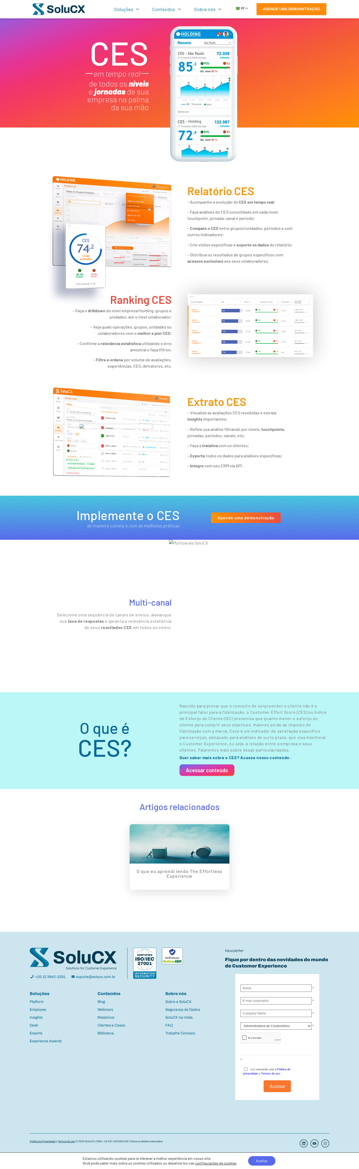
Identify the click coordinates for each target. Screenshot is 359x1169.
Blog (101, 1002)
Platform (37, 1002)
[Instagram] (325, 1143)
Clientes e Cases (111, 1025)
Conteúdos (163, 9)
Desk (34, 1025)
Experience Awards (46, 1041)
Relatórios (106, 1017)
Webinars (105, 1010)
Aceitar (262, 1161)
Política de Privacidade (42, 1141)
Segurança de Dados (182, 1010)
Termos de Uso (66, 1141)
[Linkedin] (304, 1143)
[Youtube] (314, 1143)
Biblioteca (106, 1033)
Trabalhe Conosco (180, 1033)
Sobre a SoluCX (178, 1002)
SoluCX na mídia (179, 1017)
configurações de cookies (216, 1163)
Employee (38, 1010)
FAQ (169, 1025)
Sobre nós (205, 9)
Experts (36, 1033)
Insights (36, 1017)
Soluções (123, 9)
